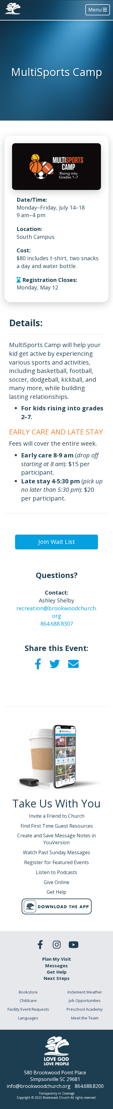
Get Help (57, 972)
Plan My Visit (56, 959)
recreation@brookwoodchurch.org (56, 612)
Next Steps (57, 978)
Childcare (28, 1000)
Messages (56, 965)
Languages (28, 1018)
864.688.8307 (56, 623)
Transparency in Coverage (56, 1093)
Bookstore (28, 992)
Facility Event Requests (28, 1009)
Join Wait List (56, 542)
